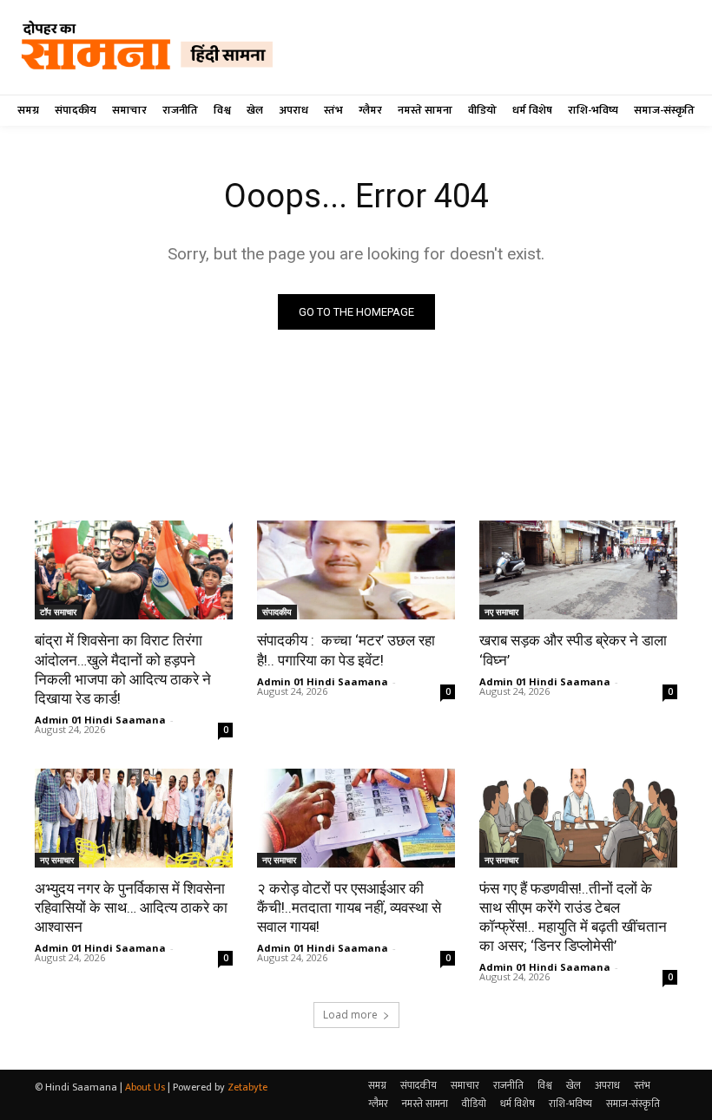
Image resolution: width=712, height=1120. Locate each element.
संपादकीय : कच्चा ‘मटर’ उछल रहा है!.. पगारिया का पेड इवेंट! (346, 650)
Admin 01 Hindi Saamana (100, 719)
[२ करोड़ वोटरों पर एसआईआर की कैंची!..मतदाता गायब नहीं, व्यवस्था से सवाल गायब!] (356, 818)
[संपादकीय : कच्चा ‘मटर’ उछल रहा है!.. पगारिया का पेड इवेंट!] (356, 570)
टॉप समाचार (58, 612)
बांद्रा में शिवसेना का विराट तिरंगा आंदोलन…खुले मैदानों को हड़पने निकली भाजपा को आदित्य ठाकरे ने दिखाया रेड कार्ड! (123, 669)
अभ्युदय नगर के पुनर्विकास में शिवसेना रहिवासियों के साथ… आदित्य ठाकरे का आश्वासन (131, 907)
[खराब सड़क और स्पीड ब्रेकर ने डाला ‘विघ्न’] (578, 570)
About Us (145, 1087)
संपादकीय (277, 612)
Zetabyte (247, 1087)
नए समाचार (501, 612)
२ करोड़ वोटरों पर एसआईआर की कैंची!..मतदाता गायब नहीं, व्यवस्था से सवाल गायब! (349, 907)
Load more (350, 1014)
